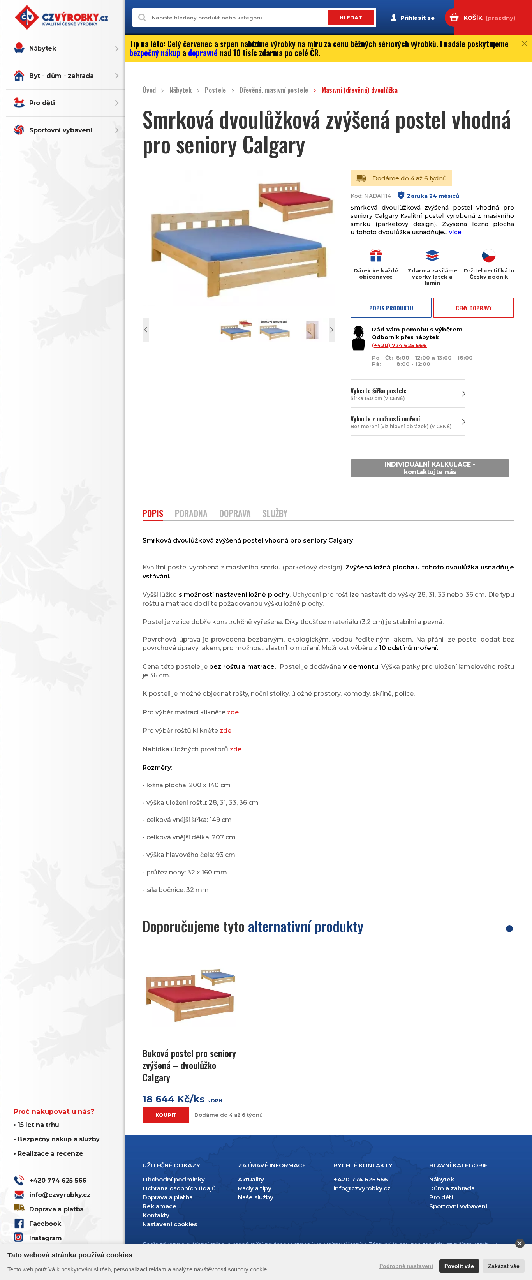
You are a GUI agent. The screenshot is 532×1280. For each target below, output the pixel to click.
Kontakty (156, 1215)
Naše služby (255, 1197)
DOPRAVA (235, 514)
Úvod (149, 90)
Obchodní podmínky (174, 1179)
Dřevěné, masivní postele (274, 90)
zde (233, 712)
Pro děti (42, 103)
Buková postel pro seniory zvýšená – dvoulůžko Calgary (189, 1065)
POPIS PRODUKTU (391, 307)
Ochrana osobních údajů (179, 1188)
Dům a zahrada (452, 1188)
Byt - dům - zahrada (61, 75)
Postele (215, 90)
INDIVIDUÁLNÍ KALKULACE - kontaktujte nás (430, 468)
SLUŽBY (274, 514)
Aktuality (251, 1179)
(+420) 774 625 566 (399, 345)
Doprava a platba (56, 1209)
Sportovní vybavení (60, 130)
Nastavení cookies (170, 1224)
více (455, 232)
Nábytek (42, 48)
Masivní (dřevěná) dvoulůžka (360, 90)
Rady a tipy (254, 1188)
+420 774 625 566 (57, 1180)
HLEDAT (351, 17)
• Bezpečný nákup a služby (57, 1139)
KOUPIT (166, 1115)
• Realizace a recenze (48, 1153)
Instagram (45, 1238)
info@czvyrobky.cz (60, 1195)
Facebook (45, 1223)
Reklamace (159, 1206)
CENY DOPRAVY (474, 307)
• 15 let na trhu (36, 1124)
